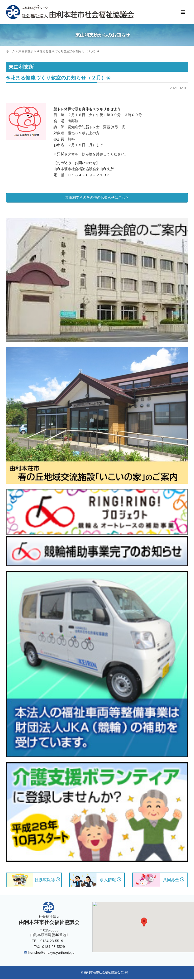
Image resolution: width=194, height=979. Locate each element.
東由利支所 (26, 51)
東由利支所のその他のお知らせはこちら (97, 197)
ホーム (10, 51)
